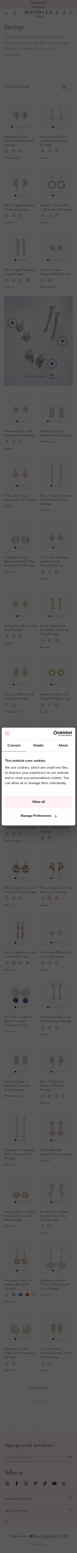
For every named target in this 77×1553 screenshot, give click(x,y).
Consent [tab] (13, 745)
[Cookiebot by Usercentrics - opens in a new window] (54, 733)
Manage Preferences (36, 815)
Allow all (38, 801)
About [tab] (63, 745)
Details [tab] (38, 745)
